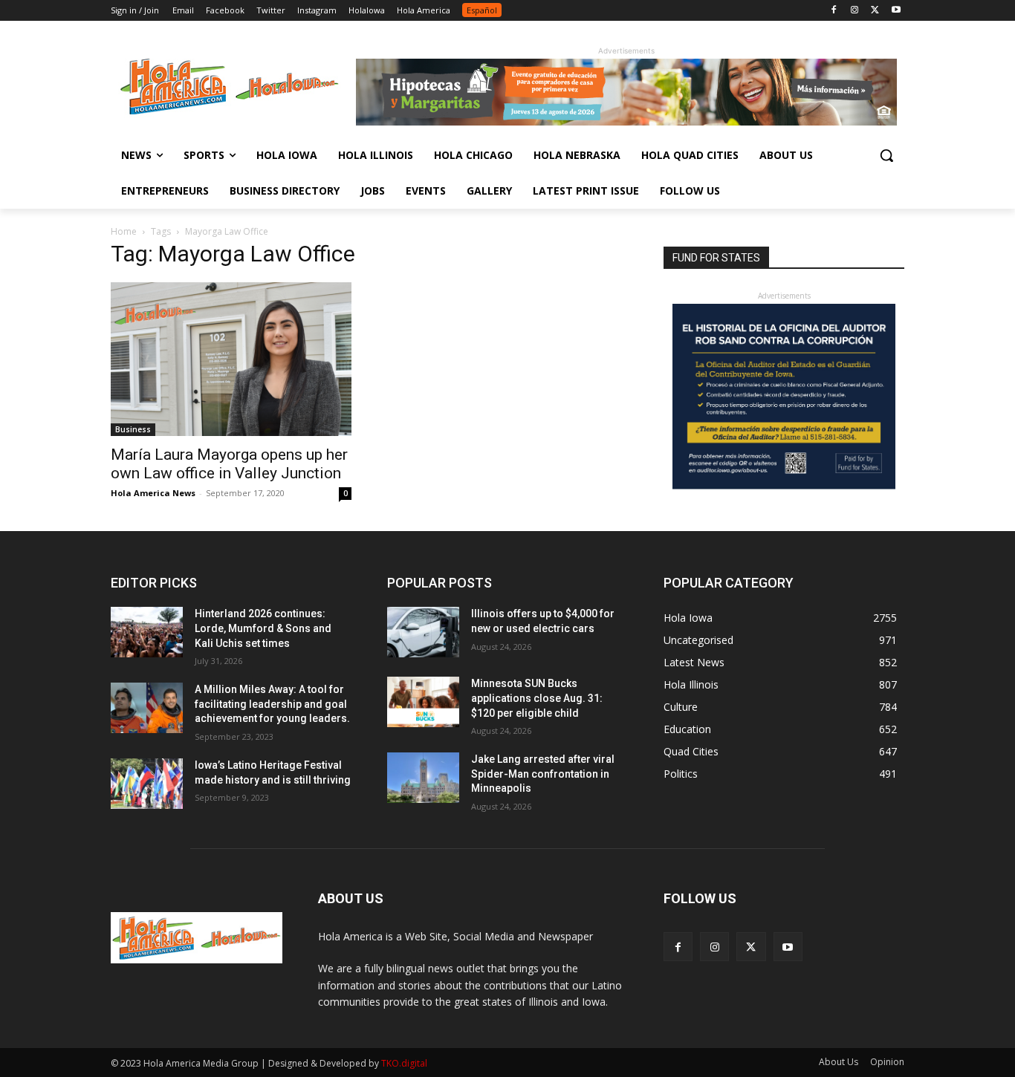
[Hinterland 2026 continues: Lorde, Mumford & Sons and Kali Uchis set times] (147, 632)
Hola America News (153, 492)
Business (133, 429)
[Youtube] (895, 10)
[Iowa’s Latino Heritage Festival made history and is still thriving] (147, 783)
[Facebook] (834, 10)
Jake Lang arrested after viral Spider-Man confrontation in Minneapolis (542, 773)
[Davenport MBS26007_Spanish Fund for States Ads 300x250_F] (783, 485)
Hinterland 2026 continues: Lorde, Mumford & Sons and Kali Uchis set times (263, 628)
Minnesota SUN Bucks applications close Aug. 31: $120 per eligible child (537, 697)
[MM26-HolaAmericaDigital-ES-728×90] (626, 121)
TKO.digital (404, 1063)
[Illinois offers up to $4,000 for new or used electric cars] (423, 632)
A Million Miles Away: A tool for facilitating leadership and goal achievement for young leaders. (272, 703)
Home (124, 231)
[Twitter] (874, 10)
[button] (886, 155)
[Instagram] (854, 10)
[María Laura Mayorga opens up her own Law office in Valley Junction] (231, 359)
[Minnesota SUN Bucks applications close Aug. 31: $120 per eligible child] (423, 702)
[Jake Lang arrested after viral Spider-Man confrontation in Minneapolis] (423, 777)
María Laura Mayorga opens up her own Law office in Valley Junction (229, 464)
